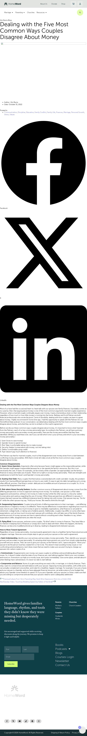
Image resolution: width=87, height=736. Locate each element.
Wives (57, 619)
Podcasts (61, 648)
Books (59, 644)
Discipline (21, 112)
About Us (43, 4)
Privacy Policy (77, 733)
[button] (43, 164)
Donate (54, 4)
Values (12, 114)
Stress (6, 114)
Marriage (67, 112)
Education (30, 112)
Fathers (58, 608)
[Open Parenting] (24, 12)
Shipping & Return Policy (60, 733)
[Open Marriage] (12, 12)
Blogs (58, 653)
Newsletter (62, 661)
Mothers (58, 605)
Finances (59, 112)
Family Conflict (40, 112)
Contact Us (62, 665)
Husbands (59, 616)
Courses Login (64, 657)
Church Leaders (75, 605)
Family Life (51, 112)
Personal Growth (77, 112)
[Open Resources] (46, 12)
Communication (10, 112)
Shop (63, 4)
